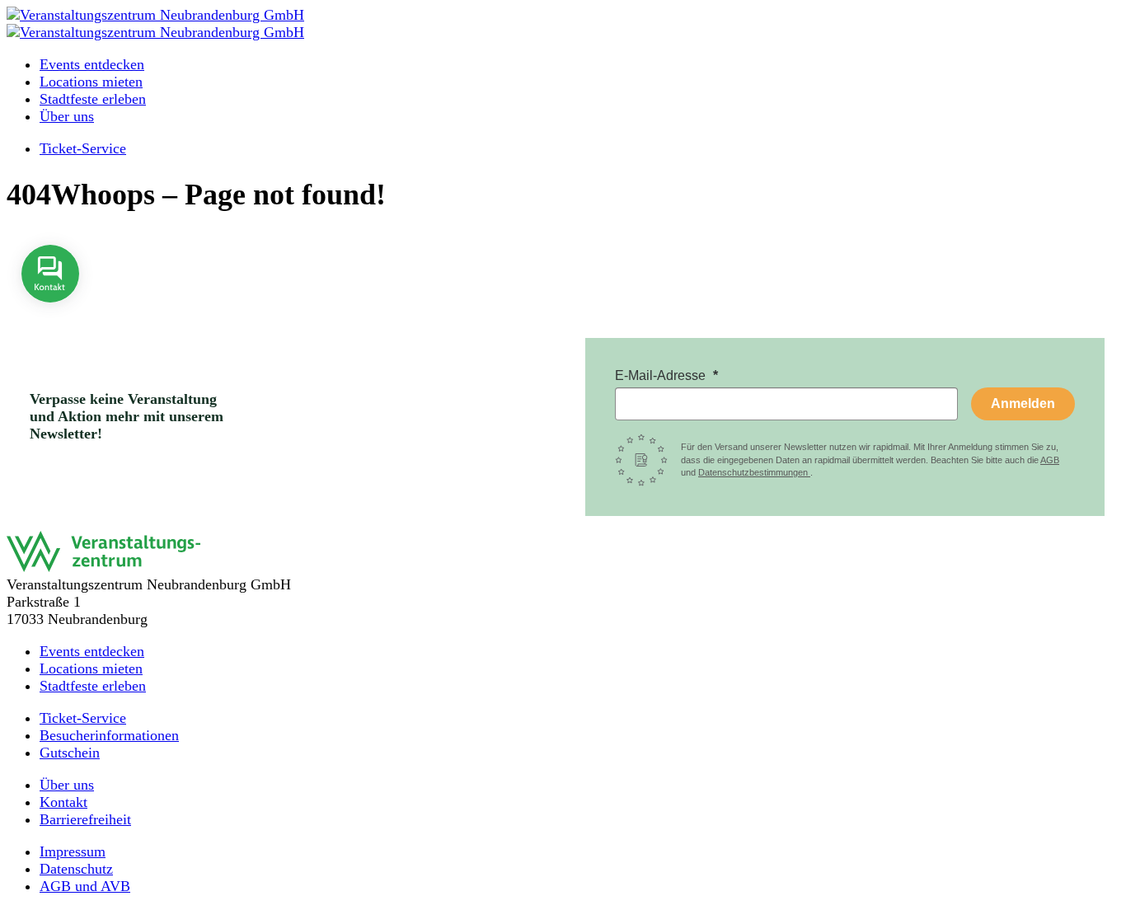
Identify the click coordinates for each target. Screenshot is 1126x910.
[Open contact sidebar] (50, 314)
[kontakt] (50, 314)
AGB (1049, 460)
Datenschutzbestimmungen (754, 472)
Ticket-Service (83, 148)
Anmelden (1023, 403)
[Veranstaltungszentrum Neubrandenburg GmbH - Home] (103, 567)
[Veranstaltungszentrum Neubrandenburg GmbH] (155, 15)
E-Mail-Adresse (662, 375)
